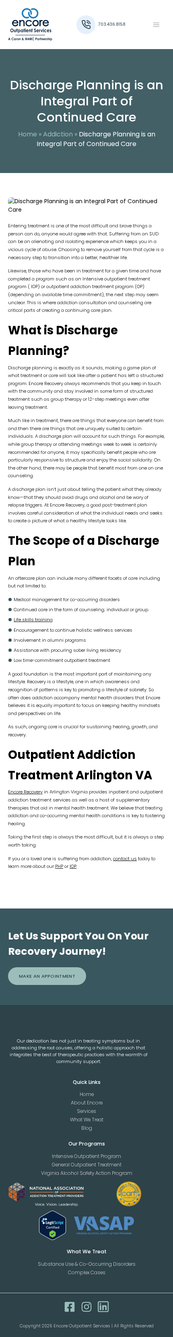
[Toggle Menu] (156, 25)
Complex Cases (86, 1272)
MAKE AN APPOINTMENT (47, 976)
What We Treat (86, 1120)
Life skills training (33, 619)
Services (86, 1111)
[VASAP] (104, 1225)
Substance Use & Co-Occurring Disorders (87, 1264)
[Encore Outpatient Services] (41, 24)
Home (27, 134)
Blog (86, 1128)
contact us (125, 858)
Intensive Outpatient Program (86, 1156)
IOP (73, 866)
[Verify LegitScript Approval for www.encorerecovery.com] (52, 1225)
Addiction (58, 134)
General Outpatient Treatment (87, 1165)
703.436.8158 (112, 24)
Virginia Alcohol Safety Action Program (86, 1173)
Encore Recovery (25, 792)
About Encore (87, 1103)
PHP (59, 866)
